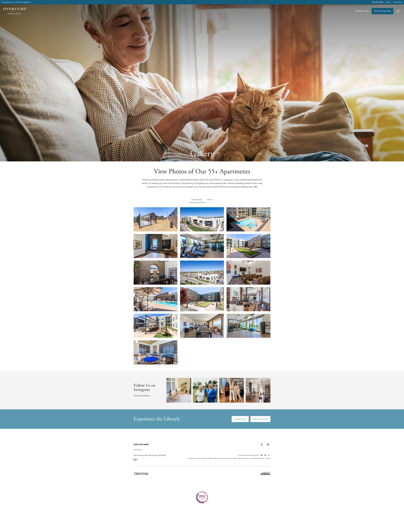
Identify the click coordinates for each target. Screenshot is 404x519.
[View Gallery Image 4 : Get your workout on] (202, 246)
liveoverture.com (8, 2)
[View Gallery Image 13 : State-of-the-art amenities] (202, 326)
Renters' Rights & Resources (241, 458)
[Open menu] (398, 11)
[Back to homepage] (15, 11)
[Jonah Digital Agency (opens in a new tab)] (265, 473)
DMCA (216, 458)
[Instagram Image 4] (258, 390)
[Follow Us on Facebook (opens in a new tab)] (262, 444)
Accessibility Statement (257, 458)
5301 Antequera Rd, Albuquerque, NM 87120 (150, 455)
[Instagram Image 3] (231, 390)
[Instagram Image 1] (178, 390)
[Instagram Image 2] (205, 390)
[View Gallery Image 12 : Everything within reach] (155, 326)
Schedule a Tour (362, 11)
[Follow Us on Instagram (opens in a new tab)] (268, 444)
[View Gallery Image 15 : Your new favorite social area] (155, 352)
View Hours (138, 449)
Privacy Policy (192, 458)
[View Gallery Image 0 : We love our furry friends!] (155, 219)
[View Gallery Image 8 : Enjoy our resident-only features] (248, 273)
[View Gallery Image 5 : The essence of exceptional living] (248, 246)
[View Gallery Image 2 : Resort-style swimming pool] (248, 219)
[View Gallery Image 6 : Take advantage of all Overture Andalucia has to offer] (155, 273)
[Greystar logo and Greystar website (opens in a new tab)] (141, 473)
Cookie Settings (201, 458)
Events (388, 2)
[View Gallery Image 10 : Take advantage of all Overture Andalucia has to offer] (202, 299)
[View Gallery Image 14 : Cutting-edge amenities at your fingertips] (248, 326)
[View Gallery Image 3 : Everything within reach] (155, 246)
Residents (210, 458)
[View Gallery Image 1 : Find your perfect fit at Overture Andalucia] (202, 219)
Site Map (267, 458)
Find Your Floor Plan (260, 419)
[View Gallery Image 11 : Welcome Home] (248, 299)
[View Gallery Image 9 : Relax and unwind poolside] (155, 299)
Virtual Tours (397, 2)
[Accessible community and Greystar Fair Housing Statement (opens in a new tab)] (269, 455)
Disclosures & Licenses (225, 458)
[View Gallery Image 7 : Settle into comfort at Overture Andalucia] (202, 273)
